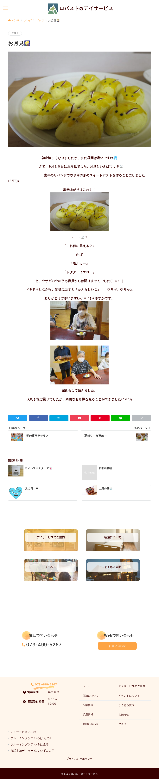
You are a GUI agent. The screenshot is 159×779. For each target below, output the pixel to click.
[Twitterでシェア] (17, 418)
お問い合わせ (117, 645)
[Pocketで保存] (79, 418)
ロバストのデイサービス (84, 774)
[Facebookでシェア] (38, 418)
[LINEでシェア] (120, 418)
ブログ (15, 33)
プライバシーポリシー (79, 758)
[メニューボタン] (5, 8)
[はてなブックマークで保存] (58, 418)
